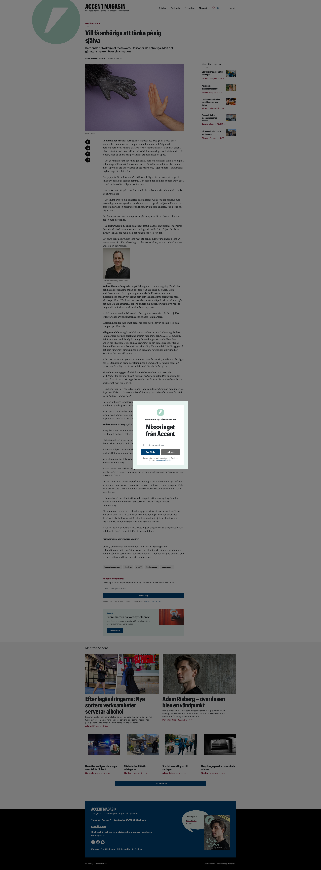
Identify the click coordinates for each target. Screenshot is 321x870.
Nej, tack (171, 452)
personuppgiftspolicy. (163, 460)
